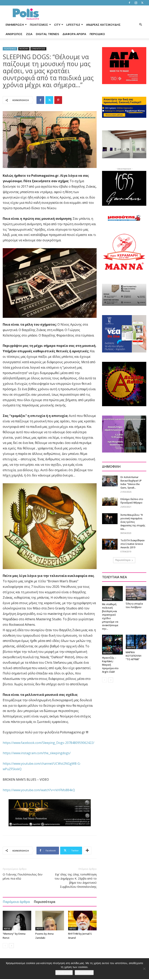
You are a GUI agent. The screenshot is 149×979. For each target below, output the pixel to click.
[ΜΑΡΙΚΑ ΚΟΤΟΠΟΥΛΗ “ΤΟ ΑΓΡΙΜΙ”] (136, 642)
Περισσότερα (44, 901)
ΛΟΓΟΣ (7, 928)
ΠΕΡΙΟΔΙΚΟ (97, 34)
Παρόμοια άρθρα (16, 901)
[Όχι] (144, 969)
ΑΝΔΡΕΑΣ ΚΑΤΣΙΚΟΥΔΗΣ (103, 24)
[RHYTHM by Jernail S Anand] (82, 920)
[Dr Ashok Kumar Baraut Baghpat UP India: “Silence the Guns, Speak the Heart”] (110, 480)
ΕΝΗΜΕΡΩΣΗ (15, 24)
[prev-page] (5, 945)
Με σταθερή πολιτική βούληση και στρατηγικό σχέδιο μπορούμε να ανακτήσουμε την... (110, 616)
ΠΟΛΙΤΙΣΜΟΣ (39, 24)
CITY (57, 24)
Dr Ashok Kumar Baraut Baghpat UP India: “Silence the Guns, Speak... (131, 482)
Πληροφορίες (84, 972)
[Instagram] (136, 2)
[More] (87, 850)
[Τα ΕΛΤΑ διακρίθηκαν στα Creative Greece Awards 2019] (110, 544)
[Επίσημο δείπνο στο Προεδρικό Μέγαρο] (110, 501)
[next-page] (11, 945)
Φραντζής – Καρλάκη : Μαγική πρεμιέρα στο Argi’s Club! (110, 664)
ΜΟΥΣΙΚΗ (23, 48)
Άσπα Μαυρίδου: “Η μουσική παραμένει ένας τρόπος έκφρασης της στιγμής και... (132, 522)
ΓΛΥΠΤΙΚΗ (131, 598)
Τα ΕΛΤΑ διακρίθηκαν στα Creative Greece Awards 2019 (132, 544)
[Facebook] (129, 2)
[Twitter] (142, 2)
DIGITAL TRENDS (47, 34)
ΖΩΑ (29, 34)
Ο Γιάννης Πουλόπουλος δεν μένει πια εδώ (22, 876)
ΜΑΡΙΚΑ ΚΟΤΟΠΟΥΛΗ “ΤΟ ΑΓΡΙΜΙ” (133, 655)
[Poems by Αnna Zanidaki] (49, 920)
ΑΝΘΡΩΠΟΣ (14, 34)
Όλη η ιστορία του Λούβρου (134, 605)
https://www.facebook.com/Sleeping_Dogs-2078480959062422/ (48, 743)
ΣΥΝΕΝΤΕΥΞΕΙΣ (38, 48)
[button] (140, 24)
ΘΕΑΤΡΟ (131, 647)
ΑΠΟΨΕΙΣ (107, 599)
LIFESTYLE (73, 24)
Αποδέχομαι (64, 972)
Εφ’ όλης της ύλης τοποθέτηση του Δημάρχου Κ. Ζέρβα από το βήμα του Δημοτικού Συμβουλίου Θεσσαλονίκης (76, 880)
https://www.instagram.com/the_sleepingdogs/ (37, 753)
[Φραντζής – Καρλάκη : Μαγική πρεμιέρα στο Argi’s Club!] (112, 645)
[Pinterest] (58, 100)
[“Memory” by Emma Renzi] (17, 920)
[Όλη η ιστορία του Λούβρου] (136, 593)
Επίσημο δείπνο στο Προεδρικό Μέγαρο (131, 500)
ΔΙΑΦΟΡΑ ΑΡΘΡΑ (74, 34)
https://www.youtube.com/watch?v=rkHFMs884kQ (39, 790)
